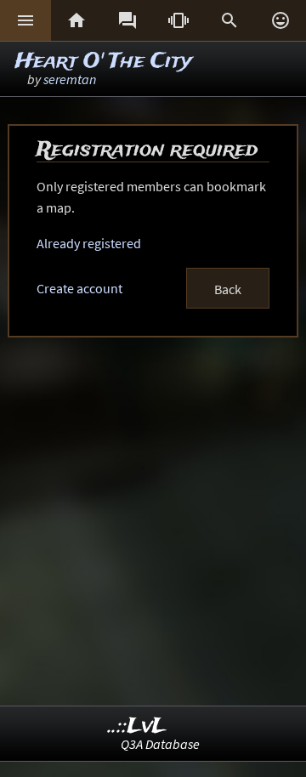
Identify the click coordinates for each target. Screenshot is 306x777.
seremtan (69, 79)
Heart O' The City (103, 62)
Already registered (89, 243)
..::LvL (137, 726)
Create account (79, 288)
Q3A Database (160, 743)
